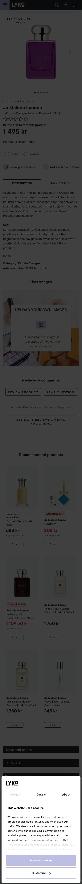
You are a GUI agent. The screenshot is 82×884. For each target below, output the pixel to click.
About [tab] (66, 794)
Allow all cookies (41, 860)
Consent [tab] (16, 794)
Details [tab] (41, 794)
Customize (39, 873)
